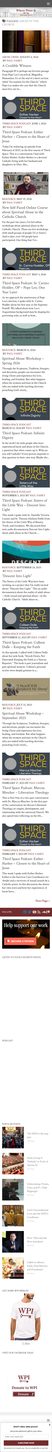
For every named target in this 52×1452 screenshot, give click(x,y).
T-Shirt (26, 1343)
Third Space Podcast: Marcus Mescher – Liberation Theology (25, 790)
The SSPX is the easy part (37, 1135)
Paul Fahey (14, 60)
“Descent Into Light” (17, 575)
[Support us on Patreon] (48, 912)
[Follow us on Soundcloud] (43, 912)
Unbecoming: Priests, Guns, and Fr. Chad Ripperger (38, 1187)
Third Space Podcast (16, 123)
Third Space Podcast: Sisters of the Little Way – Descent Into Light (24, 505)
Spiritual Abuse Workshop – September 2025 (23, 715)
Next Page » (42, 901)
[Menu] (48, 3)
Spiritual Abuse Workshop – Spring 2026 (23, 361)
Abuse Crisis (10, 57)
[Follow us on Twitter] (29, 912)
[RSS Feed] (39, 912)
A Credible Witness (16, 65)
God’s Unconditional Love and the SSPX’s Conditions (37, 1213)
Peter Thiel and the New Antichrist (37, 1239)
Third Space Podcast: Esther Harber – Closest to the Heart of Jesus (25, 137)
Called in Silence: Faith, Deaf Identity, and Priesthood (37, 1266)
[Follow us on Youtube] (34, 912)
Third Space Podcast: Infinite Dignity (23, 435)
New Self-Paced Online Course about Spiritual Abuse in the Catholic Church (25, 212)
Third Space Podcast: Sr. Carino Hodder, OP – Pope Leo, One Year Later (25, 288)
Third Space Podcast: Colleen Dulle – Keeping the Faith (23, 644)
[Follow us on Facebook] (25, 912)
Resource (9, 199)
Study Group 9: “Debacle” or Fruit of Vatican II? (37, 1161)
